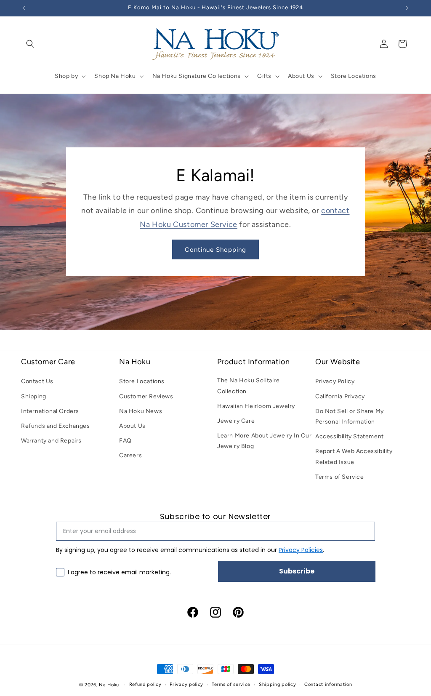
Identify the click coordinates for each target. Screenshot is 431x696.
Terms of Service (339, 476)
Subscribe (296, 571)
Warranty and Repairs (51, 440)
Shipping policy (277, 684)
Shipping (33, 396)
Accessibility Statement (349, 436)
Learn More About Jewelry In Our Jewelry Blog (264, 441)
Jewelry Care (236, 420)
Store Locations (142, 381)
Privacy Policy (334, 381)
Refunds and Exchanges (55, 425)
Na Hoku (109, 685)
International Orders (50, 411)
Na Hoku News (140, 411)
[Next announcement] (407, 8)
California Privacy (340, 396)
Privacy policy (186, 684)
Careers (130, 455)
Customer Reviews (146, 396)
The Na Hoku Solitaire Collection (248, 386)
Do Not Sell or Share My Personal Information (349, 416)
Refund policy (145, 684)
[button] (30, 44)
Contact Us (37, 381)
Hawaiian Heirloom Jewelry (256, 406)
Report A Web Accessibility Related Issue (354, 456)
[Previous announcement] (24, 8)
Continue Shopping (215, 249)
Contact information (328, 684)
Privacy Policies (301, 550)
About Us (132, 425)
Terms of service (231, 684)
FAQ (125, 440)
